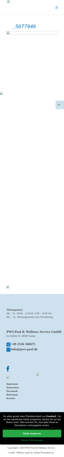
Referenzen (12, 394)
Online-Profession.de (43, 452)
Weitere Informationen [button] (32, 440)
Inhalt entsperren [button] (32, 433)
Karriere (10, 398)
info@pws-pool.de (24, 349)
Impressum (12, 384)
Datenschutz (12, 387)
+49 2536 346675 (23, 344)
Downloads (12, 391)
